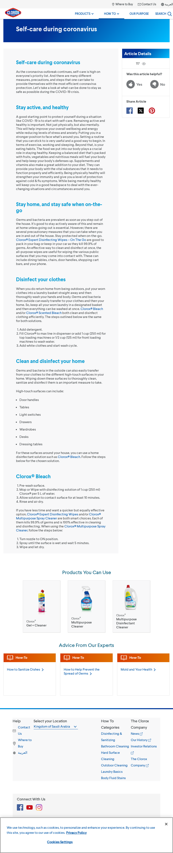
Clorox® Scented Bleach (44, 313)
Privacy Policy (76, 832)
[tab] (116, 749)
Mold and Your (136, 669)
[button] (116, 724)
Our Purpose (139, 13)
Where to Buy (124, 4)
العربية (169, 4)
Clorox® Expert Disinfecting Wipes (52, 514)
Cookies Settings (60, 842)
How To (110, 13)
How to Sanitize (23, 669)
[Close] (166, 824)
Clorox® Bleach (92, 309)
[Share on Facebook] (129, 110)
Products (83, 13)
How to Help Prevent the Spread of (82, 671)
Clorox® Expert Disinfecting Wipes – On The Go (51, 240)
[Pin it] (152, 110)
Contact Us (148, 4)
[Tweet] (141, 110)
